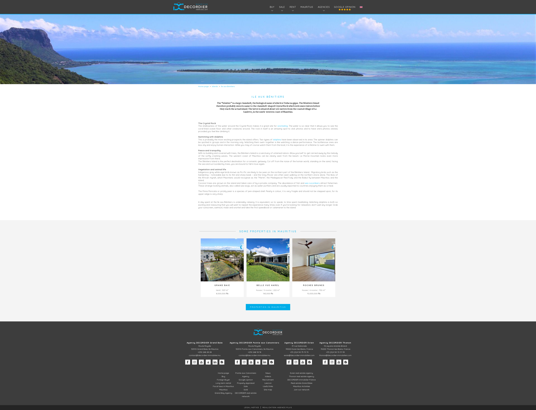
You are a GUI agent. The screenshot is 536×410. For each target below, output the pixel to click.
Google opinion (345, 7)
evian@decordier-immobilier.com (299, 355)
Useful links (268, 386)
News (268, 373)
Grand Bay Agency (223, 393)
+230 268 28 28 (205, 352)
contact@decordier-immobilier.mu (205, 355)
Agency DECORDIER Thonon (335, 343)
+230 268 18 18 (254, 352)
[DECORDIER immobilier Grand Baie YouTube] (201, 362)
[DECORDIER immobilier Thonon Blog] (345, 362)
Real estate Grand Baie (301, 383)
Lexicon (268, 383)
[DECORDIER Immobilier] (190, 6)
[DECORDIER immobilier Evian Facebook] (289, 362)
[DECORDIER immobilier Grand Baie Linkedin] (215, 362)
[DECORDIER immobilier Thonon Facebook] (325, 362)
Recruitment (268, 379)
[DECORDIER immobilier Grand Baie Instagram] (194, 362)
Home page (223, 373)
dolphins (277, 139)
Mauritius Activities (301, 386)
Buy (223, 376)
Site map (268, 389)
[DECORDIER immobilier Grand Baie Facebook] (187, 362)
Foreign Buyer (223, 379)
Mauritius (307, 7)
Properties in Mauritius (268, 307)
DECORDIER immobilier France (301, 379)
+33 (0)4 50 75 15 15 (299, 352)
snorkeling (282, 126)
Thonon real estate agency (301, 376)
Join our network (301, 389)
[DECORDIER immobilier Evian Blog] (309, 362)
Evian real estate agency (301, 373)
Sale (246, 386)
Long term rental (223, 383)
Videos (268, 376)
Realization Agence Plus (277, 407)
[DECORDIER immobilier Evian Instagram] (295, 362)
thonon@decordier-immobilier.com (335, 355)
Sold (246, 389)
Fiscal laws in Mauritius (223, 386)
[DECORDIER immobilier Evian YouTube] (302, 362)
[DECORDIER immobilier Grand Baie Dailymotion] (208, 362)
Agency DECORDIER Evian (299, 343)
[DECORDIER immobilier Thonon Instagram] (332, 362)
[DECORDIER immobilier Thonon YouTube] (338, 362)
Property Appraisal (245, 383)
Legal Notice (251, 407)
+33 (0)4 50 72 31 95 (335, 352)
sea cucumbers (312, 183)
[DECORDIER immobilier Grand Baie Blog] (221, 362)
